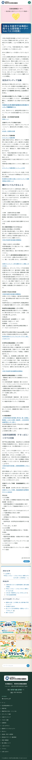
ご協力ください (6, 746)
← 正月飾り (7, 573)
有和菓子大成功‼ (10, 606)
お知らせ (26, 561)
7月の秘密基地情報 (11, 595)
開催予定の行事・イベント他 (9, 711)
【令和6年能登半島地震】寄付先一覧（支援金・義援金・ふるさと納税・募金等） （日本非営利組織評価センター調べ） (16, 420)
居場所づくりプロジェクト (8, 728)
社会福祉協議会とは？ (7, 705)
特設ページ (5, 119)
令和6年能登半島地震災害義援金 (11, 294)
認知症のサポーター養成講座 (9, 737)
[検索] (28, 665)
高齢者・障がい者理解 (7, 734)
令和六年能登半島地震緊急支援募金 (12, 371)
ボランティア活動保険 (8, 138)
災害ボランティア (6, 717)
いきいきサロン (6, 725)
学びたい (4, 731)
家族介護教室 (5, 740)
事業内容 (4, 708)
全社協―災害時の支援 (8, 131)
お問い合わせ (5, 751)
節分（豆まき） (10, 612)
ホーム (3, 702)
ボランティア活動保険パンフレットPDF (13, 168)
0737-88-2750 (16, 690)
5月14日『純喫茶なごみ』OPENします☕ (17, 593)
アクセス (4, 748)
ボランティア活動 (6, 714)
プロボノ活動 (5, 720)
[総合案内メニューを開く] (29, 2)
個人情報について (6, 743)
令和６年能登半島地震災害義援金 (11, 240)
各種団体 (4, 723)
